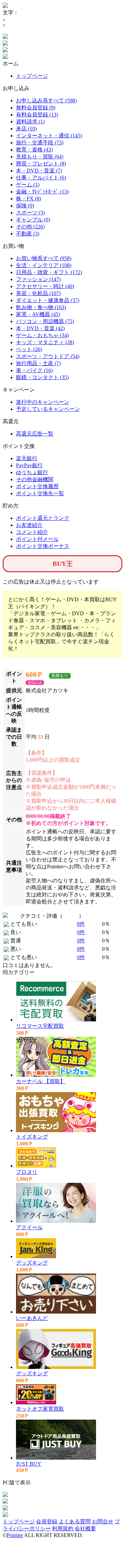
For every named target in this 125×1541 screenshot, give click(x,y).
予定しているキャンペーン (48, 409)
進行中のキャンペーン (42, 402)
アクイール (29, 1227)
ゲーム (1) (27, 184)
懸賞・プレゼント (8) (41, 163)
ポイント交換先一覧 (40, 493)
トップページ (32, 76)
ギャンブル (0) (33, 219)
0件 (81, 924)
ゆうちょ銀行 (32, 472)
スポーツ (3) (30, 212)
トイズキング (32, 1136)
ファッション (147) (38, 279)
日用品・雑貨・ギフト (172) (49, 272)
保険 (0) (25, 205)
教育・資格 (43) (34, 149)
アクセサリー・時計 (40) (45, 286)
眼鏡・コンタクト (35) (42, 377)
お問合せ (102, 1521)
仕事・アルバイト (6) (41, 177)
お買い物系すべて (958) (43, 258)
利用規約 (62, 1528)
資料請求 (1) (30, 121)
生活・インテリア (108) (43, 265)
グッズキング (32, 1263)
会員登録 (46, 1521)
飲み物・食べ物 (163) (41, 307)
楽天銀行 (26, 458)
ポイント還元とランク (42, 518)
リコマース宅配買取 (40, 1026)
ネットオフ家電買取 (40, 1409)
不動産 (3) (27, 233)
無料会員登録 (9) (35, 107)
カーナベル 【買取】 (40, 1081)
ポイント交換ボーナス (42, 546)
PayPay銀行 (29, 465)
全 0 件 (71, 916)
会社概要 (85, 1528)
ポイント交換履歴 (37, 486)
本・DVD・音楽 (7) (39, 170)
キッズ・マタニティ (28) (45, 342)
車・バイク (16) (34, 370)
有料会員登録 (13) (37, 114)
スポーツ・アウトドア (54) (47, 356)
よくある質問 (75, 1521)
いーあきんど (32, 1318)
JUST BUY (28, 1464)
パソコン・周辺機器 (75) (45, 321)
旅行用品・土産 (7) (38, 363)
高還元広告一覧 (34, 434)
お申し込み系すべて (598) (46, 100)
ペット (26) (29, 349)
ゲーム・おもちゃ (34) (42, 335)
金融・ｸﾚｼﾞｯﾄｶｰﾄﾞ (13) (42, 191)
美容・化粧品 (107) (38, 293)
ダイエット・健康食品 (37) (47, 300)
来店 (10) (26, 128)
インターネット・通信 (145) (49, 135)
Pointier (15, 1535)
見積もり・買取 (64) (39, 156)
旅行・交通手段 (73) (39, 142)
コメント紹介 (32, 532)
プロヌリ (26, 1172)
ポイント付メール (37, 539)
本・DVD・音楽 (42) (40, 328)
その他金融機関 (34, 479)
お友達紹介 (29, 525)
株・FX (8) (28, 198)
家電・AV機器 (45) (38, 314)
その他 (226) (30, 226)
